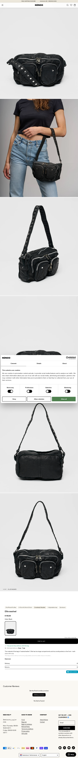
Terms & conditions (27, 729)
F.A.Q (23, 720)
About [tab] (64, 363)
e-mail (12, 720)
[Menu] (2, 5)
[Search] (67, 5)
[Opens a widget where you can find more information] (71, 754)
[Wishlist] (71, 5)
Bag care (24, 722)
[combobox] (29, 755)
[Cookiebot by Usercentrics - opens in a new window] (67, 357)
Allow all (64, 399)
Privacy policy (25, 731)
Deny (14, 399)
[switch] (29, 391)
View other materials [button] (70, 637)
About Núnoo (44, 720)
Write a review (39, 695)
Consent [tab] (13, 363)
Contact (42, 722)
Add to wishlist (73, 672)
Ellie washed (12, 589)
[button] (75, 5)
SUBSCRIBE (66, 728)
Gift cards (24, 733)
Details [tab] (39, 363)
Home (5, 589)
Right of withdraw (26, 724)
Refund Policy (25, 726)
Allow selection (39, 399)
